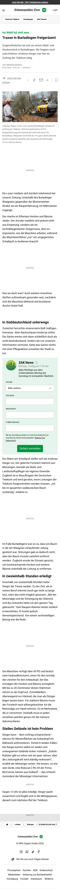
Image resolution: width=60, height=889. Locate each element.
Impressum (36, 878)
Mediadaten (14, 874)
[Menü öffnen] (3, 10)
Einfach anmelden (30, 448)
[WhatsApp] (27, 851)
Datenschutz (46, 870)
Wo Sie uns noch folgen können (32, 859)
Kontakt (24, 878)
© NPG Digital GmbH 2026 (30, 843)
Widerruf (49, 878)
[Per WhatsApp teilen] (47, 80)
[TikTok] (33, 851)
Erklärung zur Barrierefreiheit (37, 874)
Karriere (27, 870)
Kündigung (12, 878)
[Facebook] (38, 851)
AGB (35, 870)
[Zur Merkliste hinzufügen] (56, 80)
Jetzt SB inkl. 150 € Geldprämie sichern (30, 2)
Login (55, 10)
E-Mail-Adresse (12, 422)
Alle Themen (42, 19)
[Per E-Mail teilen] (41, 80)
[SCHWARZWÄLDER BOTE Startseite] (30, 10)
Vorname (10, 395)
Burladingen (28, 19)
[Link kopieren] (28, 80)
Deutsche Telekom (12, 19)
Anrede (9, 382)
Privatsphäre (13, 870)
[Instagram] (21, 851)
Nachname (11, 409)
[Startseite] (7, 824)
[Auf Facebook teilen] (34, 80)
